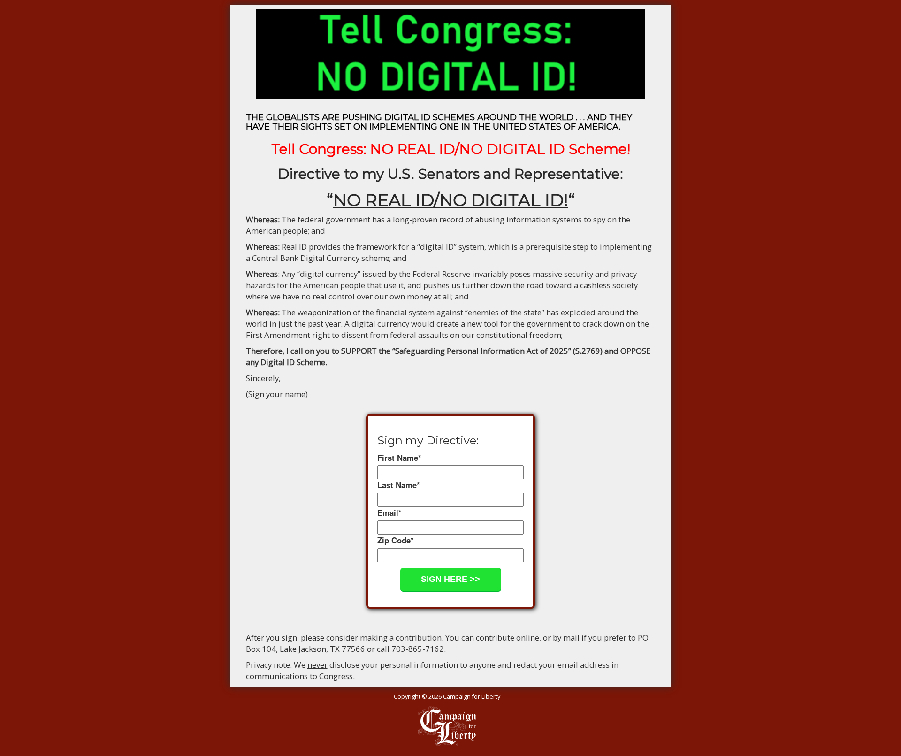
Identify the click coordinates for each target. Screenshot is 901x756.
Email (389, 512)
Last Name (398, 484)
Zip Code (395, 540)
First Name (399, 457)
